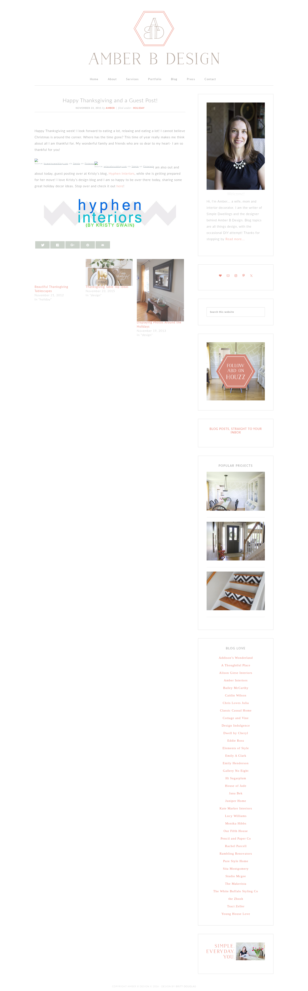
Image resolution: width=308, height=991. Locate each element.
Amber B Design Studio (154, 37)
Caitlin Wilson (235, 695)
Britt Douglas (186, 986)
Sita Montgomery (236, 868)
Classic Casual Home (236, 710)
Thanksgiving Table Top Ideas (107, 287)
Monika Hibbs (235, 823)
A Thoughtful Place (235, 665)
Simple (76, 164)
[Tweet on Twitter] (42, 245)
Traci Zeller (236, 906)
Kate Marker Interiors (236, 808)
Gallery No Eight (235, 770)
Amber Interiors (236, 680)
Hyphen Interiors (122, 173)
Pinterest (89, 164)
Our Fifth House (236, 831)
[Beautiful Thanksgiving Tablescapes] (58, 272)
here (119, 186)
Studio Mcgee (235, 876)
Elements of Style (236, 748)
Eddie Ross (235, 740)
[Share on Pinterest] (87, 245)
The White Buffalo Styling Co (235, 891)
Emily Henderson (236, 763)
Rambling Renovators (236, 853)
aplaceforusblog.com (115, 166)
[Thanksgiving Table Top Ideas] (109, 272)
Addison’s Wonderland (236, 657)
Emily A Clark (235, 755)
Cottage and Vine (236, 718)
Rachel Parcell (236, 846)
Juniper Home (235, 801)
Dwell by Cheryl (235, 733)
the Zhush (235, 898)
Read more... (234, 239)
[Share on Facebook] (57, 245)
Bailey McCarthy (235, 688)
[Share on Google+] (72, 245)
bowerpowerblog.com (56, 164)
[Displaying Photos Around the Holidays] (160, 290)
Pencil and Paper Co (236, 838)
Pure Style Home (235, 861)
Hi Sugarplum (235, 778)
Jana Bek (236, 793)
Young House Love (235, 913)
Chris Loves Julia (236, 703)
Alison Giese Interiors (235, 672)
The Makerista (235, 883)
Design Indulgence (236, 725)
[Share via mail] (103, 245)
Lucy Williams (236, 816)
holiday (139, 108)
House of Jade (235, 785)
